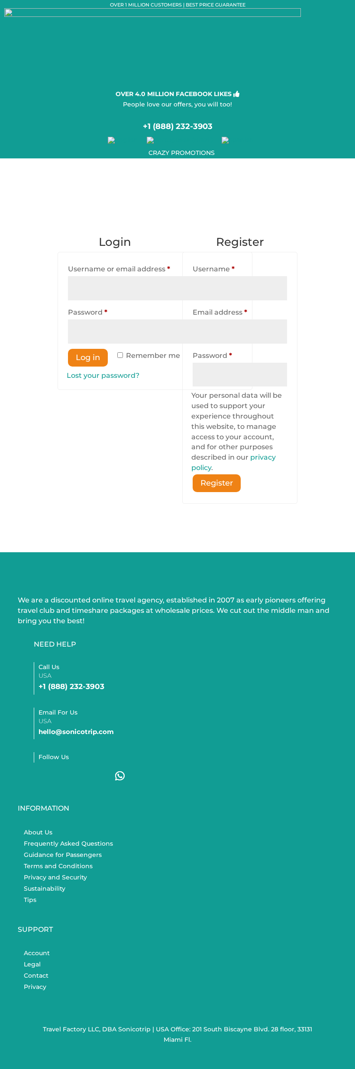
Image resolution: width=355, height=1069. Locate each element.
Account (37, 953)
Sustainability (44, 888)
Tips (30, 900)
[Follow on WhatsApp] (120, 776)
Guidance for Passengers (63, 855)
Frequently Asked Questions (68, 843)
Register (216, 483)
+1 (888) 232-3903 (178, 126)
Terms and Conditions (58, 866)
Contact (36, 975)
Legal (32, 964)
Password (104, 312)
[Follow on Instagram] (70, 776)
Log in (88, 357)
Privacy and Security (55, 877)
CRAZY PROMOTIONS (181, 153)
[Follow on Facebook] (44, 776)
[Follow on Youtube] (95, 776)
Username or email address (135, 268)
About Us (38, 832)
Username (230, 268)
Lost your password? (103, 375)
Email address (236, 312)
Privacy (35, 987)
